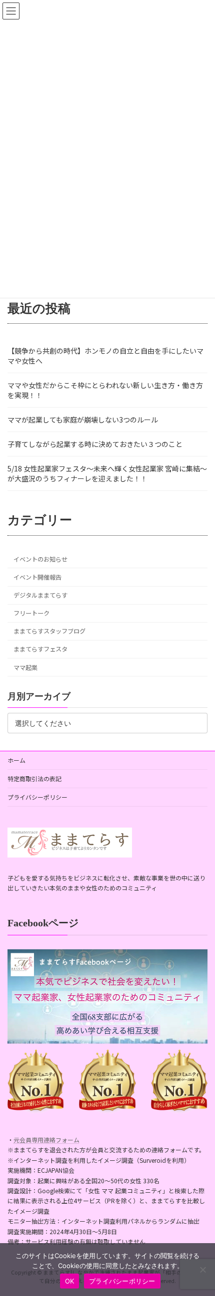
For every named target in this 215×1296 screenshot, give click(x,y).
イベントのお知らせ (41, 559)
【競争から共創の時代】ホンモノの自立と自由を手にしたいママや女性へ (106, 356)
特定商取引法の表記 (35, 778)
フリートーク (32, 613)
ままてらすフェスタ (41, 649)
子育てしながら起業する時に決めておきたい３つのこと (95, 444)
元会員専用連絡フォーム (47, 1139)
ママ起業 (26, 667)
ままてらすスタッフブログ (50, 631)
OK (69, 1281)
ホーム (17, 760)
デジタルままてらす (41, 595)
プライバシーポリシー (38, 797)
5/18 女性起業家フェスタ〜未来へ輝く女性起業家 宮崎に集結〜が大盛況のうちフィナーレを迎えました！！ (107, 473)
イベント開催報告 (38, 577)
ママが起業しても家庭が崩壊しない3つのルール (83, 420)
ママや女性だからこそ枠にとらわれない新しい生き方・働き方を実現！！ (105, 390)
